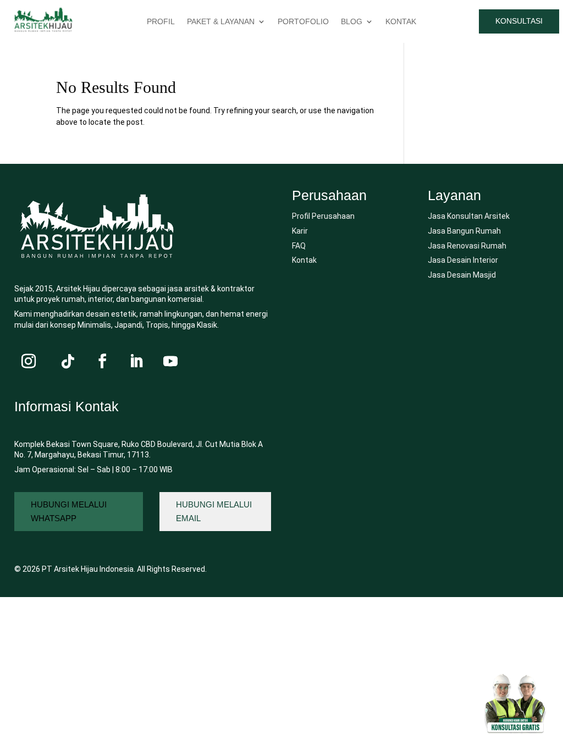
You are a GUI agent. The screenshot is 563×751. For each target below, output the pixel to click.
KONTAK (400, 22)
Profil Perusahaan (323, 216)
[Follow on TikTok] (68, 361)
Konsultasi (519, 20)
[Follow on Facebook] (102, 361)
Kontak (304, 260)
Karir (300, 231)
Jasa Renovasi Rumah (467, 245)
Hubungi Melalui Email (214, 511)
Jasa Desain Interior (463, 260)
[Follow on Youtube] (170, 361)
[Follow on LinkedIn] (136, 361)
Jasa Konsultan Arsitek (469, 216)
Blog (351, 22)
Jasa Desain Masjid (462, 274)
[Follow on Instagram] (28, 361)
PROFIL (161, 22)
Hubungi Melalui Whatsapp (69, 511)
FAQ (299, 245)
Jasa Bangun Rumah (464, 231)
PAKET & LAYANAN (221, 22)
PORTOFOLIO (303, 22)
